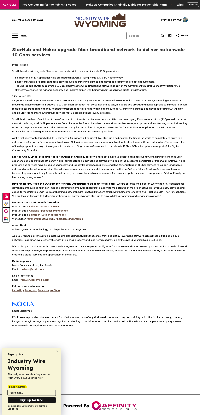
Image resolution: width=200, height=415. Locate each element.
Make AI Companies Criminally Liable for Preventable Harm (126, 4)
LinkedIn (17, 290)
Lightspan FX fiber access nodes (47, 214)
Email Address (17, 386)
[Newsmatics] (6, 218)
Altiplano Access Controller (44, 206)
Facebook (43, 290)
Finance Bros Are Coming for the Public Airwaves (43, 4)
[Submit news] (6, 196)
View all (193, 4)
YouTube (55, 290)
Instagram (31, 290)
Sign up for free (31, 400)
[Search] (162, 35)
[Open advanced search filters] (169, 35)
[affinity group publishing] (6, 211)
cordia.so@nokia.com (31, 269)
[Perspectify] (6, 204)
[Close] (57, 351)
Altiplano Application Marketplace (48, 210)
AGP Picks (9, 4)
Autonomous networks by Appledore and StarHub (55, 218)
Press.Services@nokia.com (34, 279)
